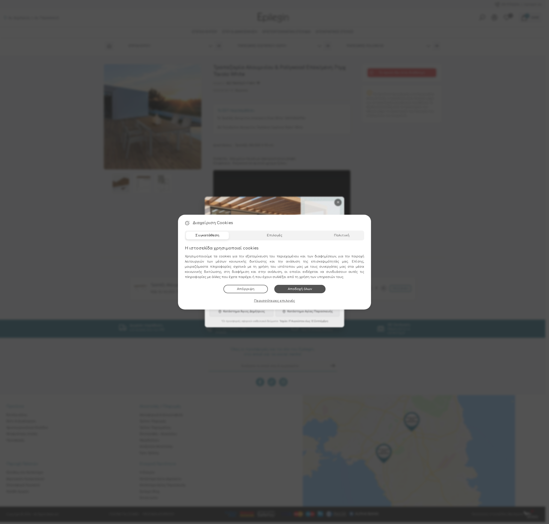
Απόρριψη (245, 289)
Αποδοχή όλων (300, 289)
